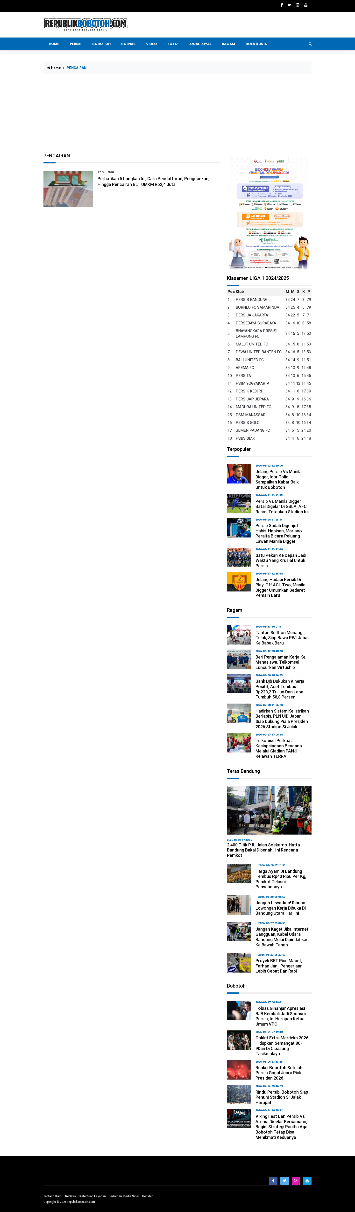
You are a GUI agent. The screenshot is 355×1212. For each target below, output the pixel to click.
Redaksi (71, 1196)
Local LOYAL (199, 43)
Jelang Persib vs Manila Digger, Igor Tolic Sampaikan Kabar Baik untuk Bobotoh (279, 479)
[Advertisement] (177, 116)
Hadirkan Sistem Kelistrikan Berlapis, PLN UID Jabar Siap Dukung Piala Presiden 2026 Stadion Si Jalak (282, 718)
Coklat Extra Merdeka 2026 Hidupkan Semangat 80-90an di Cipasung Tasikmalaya (282, 1045)
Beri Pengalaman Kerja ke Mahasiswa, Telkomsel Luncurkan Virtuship (280, 662)
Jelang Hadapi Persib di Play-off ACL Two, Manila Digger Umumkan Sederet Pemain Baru (280, 587)
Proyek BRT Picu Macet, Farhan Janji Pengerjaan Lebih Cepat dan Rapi (279, 966)
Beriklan (147, 1196)
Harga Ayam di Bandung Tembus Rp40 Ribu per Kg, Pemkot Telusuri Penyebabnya (281, 879)
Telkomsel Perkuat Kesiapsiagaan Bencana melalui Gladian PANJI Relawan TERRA (279, 748)
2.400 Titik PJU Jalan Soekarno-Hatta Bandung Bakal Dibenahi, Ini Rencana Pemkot (263, 850)
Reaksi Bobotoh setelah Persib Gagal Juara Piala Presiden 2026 (279, 1073)
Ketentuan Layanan (92, 1196)
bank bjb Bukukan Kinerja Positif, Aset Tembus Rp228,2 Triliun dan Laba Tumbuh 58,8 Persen (280, 689)
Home (54, 43)
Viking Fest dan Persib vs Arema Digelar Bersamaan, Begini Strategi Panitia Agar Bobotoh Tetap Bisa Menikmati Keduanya (282, 1127)
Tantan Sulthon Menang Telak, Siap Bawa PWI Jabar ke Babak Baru (282, 637)
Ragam (228, 43)
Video (151, 43)
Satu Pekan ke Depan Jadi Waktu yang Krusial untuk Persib (281, 560)
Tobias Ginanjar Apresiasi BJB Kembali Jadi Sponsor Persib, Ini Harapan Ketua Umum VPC (281, 1016)
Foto (173, 43)
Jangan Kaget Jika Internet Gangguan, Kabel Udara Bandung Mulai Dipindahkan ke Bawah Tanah (282, 937)
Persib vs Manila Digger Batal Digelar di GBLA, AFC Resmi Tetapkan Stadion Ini (282, 506)
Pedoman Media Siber (124, 1196)
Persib (76, 43)
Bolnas (128, 43)
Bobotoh (101, 43)
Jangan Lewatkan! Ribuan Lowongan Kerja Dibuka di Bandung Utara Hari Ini (281, 908)
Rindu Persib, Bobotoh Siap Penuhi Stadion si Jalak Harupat (282, 1097)
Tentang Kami (52, 1196)
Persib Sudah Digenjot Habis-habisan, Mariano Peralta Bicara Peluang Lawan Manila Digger (279, 533)
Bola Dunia (256, 43)
